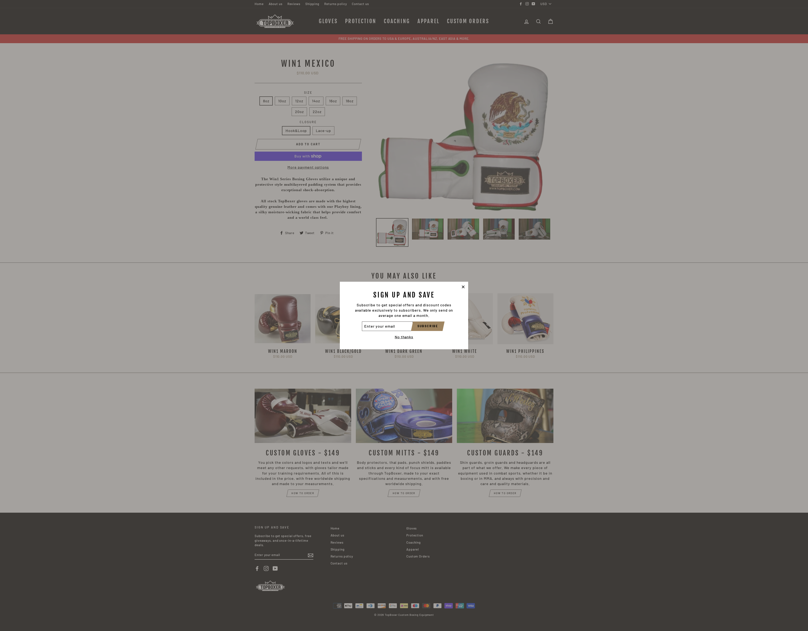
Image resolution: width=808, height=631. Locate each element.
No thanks (404, 337)
